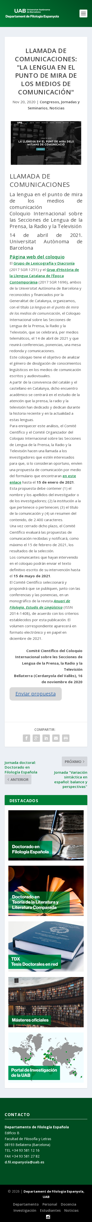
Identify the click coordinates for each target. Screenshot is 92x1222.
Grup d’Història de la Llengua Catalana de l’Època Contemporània (44, 275)
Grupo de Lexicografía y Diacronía (44, 263)
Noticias (57, 107)
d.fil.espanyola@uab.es (24, 1162)
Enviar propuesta (35, 693)
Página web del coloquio (37, 257)
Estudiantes (50, 1210)
